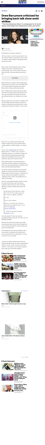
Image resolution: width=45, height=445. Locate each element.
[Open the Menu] (2, 2)
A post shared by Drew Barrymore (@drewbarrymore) (15, 137)
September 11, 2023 (9, 213)
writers (7, 70)
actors (13, 72)
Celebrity (5, 10)
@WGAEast (12, 206)
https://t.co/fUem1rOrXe (10, 208)
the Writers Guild (12, 150)
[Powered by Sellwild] (26, 357)
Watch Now (40, 2)
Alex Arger (8, 48)
